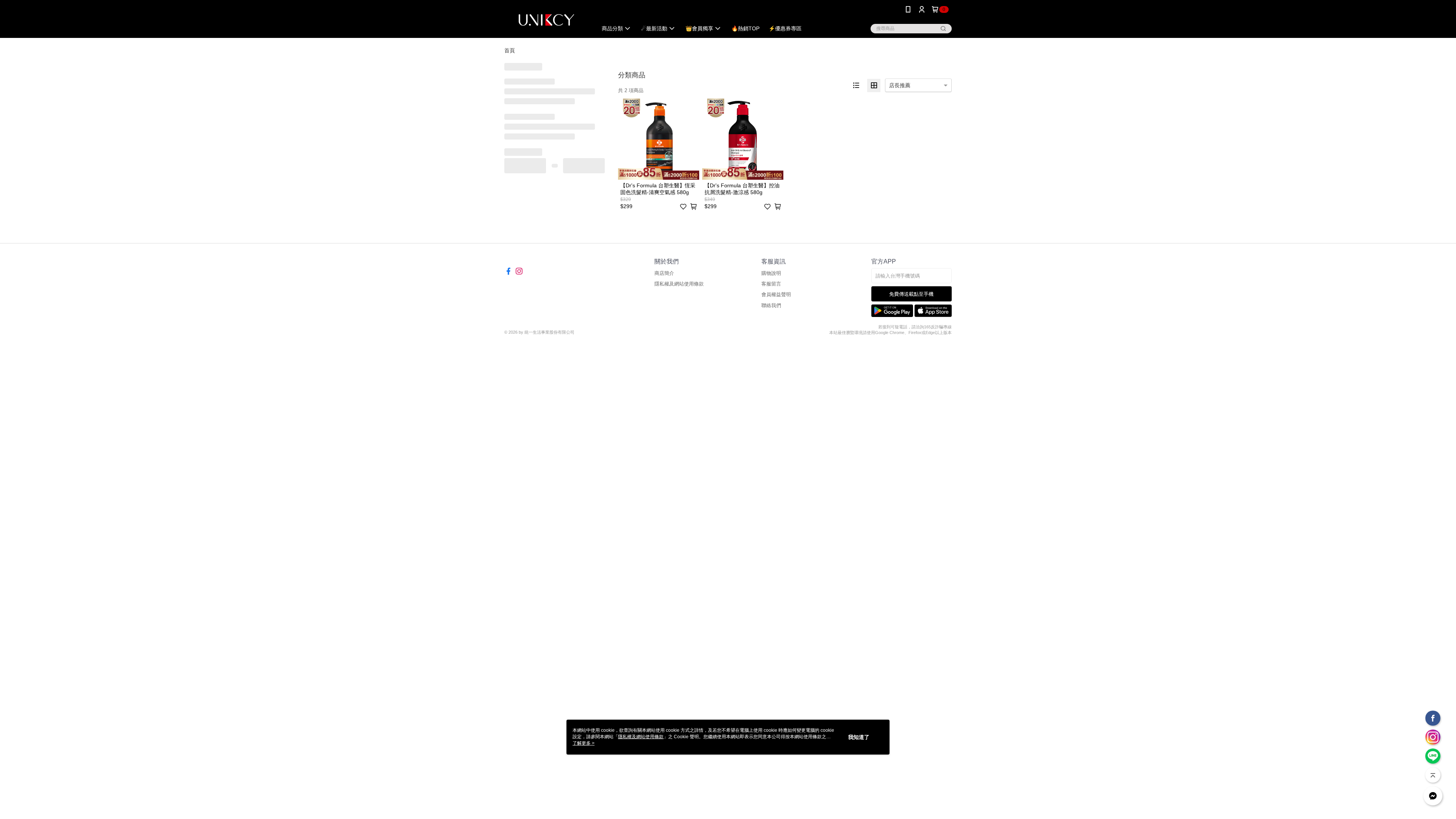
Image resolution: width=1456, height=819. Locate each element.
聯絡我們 (771, 305)
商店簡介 (664, 273)
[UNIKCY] (546, 20)
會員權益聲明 (776, 294)
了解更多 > (584, 743)
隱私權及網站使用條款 (679, 284)
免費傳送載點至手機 (911, 294)
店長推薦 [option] (899, 85)
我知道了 (858, 737)
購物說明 (771, 273)
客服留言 (771, 284)
